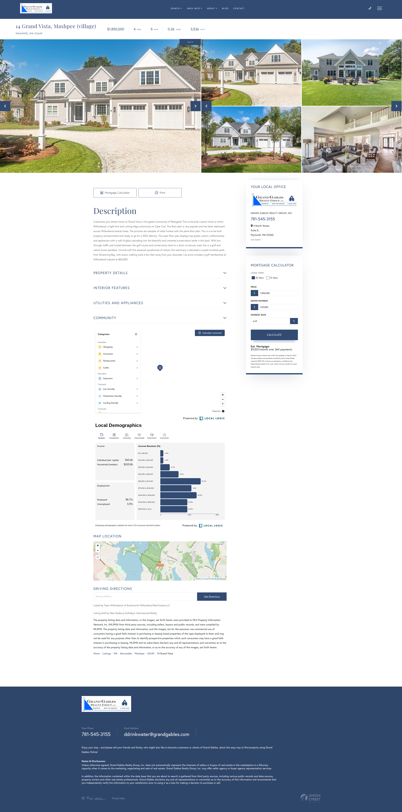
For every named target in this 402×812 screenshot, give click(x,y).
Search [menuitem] (175, 8)
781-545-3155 (263, 219)
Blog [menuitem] (225, 8)
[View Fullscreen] (97, 557)
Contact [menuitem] (238, 8)
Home (96, 653)
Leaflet (198, 579)
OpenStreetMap (210, 579)
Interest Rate (258, 314)
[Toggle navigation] (379, 8)
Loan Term (257, 272)
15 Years (274, 277)
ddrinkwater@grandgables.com (156, 734)
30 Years (259, 277)
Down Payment (259, 300)
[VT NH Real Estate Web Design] (310, 798)
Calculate (274, 334)
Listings (107, 653)
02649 (150, 653)
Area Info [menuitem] (193, 8)
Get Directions (212, 596)
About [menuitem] (211, 8)
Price (254, 286)
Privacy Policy (118, 798)
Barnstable (126, 653)
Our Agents (256, 240)
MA (115, 653)
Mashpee (140, 653)
